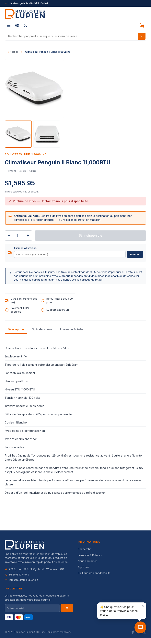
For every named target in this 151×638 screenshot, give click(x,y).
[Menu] (9, 25)
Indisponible (93, 236)
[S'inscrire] (67, 608)
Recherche (84, 549)
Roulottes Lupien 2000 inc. (26, 154)
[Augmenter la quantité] (27, 235)
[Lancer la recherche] (141, 36)
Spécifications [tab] (42, 329)
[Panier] (142, 25)
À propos (83, 567)
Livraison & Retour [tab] (73, 329)
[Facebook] (132, 632)
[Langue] (17, 25)
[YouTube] (144, 632)
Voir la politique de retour (87, 279)
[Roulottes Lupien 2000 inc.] (25, 14)
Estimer (135, 254)
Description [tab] (16, 329)
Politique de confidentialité (94, 572)
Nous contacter (87, 561)
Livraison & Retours (90, 555)
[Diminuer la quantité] (9, 235)
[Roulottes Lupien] (140, 627)
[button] (121, 610)
